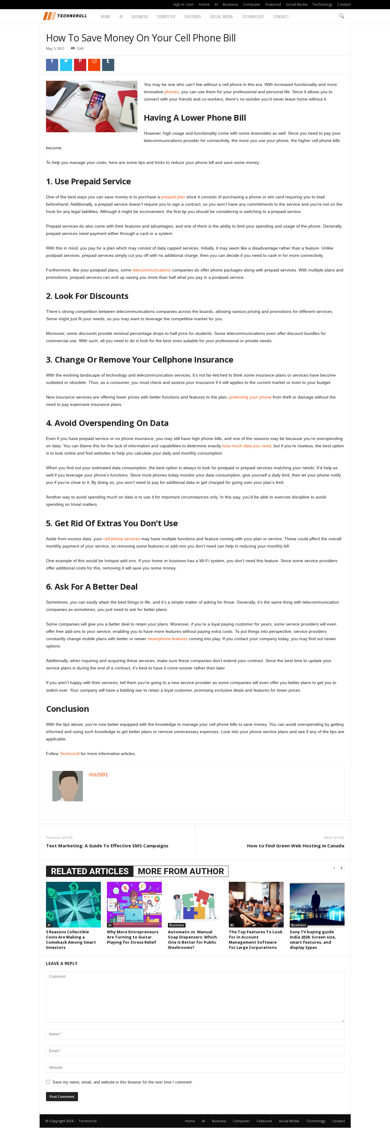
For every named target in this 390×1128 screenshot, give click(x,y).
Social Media (296, 4)
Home (204, 4)
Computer (252, 4)
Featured (273, 4)
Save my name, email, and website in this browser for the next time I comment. (122, 1082)
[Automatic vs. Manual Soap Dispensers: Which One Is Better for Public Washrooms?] (195, 905)
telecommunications (152, 270)
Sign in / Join (183, 4)
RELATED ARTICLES (90, 871)
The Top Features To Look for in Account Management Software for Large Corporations (255, 939)
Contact (344, 4)
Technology (322, 4)
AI (216, 4)
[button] (341, 16)
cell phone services (121, 538)
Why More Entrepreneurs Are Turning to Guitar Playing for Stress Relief (132, 937)
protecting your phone (250, 397)
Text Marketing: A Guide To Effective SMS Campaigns (107, 845)
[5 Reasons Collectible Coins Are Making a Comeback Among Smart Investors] (73, 905)
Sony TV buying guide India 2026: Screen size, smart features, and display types (313, 939)
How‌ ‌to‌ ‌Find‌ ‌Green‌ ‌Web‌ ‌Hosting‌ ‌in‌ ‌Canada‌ (295, 845)
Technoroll (70, 753)
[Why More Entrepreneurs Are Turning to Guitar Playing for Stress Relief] (134, 905)
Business (230, 4)
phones (172, 91)
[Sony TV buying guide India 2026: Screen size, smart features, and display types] (317, 905)
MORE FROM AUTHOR (181, 871)
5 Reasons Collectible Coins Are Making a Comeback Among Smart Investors (71, 939)
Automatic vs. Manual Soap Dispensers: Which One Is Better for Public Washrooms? (192, 939)
